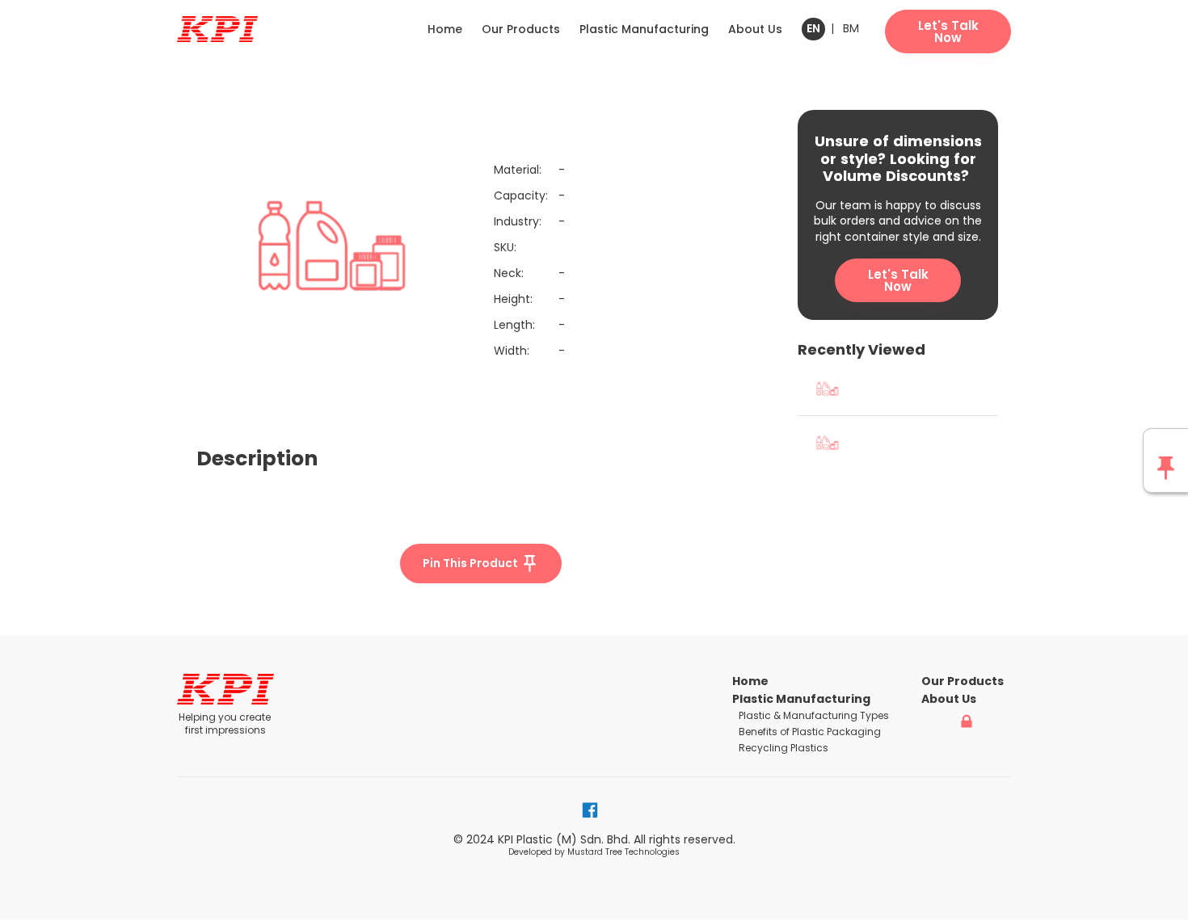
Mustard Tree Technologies (623, 852)
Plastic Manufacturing (644, 29)
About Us (755, 29)
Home (445, 29)
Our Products (521, 29)
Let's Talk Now (898, 280)
